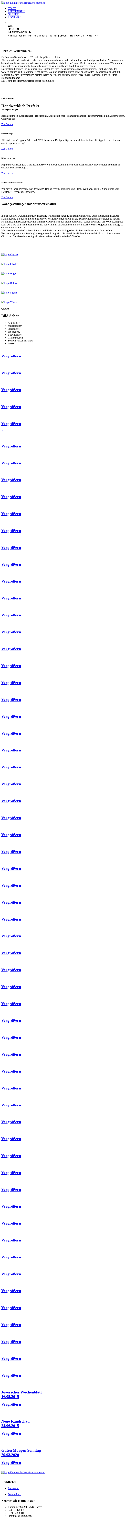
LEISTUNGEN (16, 11)
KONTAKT (14, 17)
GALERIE (13, 14)
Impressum (13, 1488)
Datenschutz (14, 1494)
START (12, 8)
